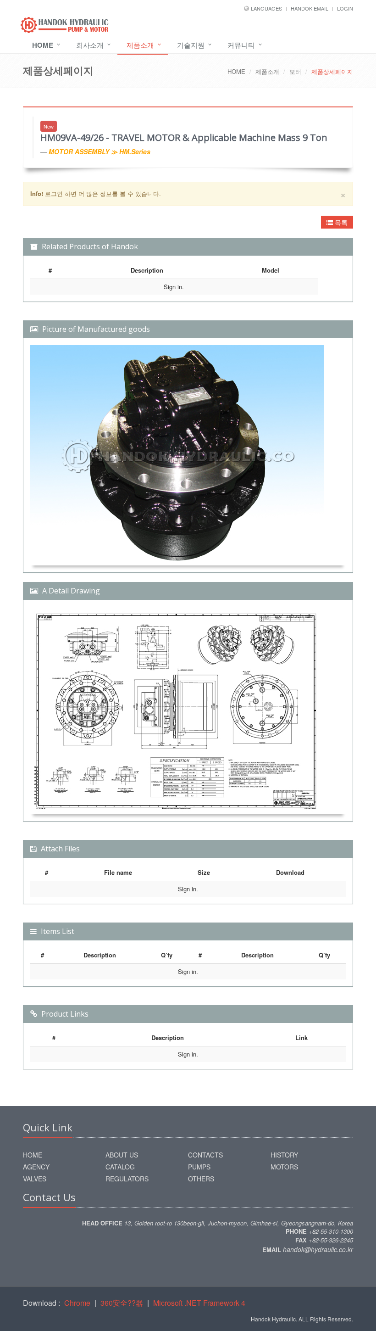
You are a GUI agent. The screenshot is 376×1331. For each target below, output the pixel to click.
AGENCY (36, 1166)
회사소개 (90, 45)
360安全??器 (121, 1302)
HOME (236, 71)
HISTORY (284, 1154)
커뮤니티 (241, 45)
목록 (340, 222)
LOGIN (345, 8)
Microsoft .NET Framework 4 (199, 1302)
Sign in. (174, 286)
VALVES (34, 1178)
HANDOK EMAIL (309, 8)
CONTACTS (205, 1154)
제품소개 (140, 45)
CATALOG (120, 1166)
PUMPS (199, 1166)
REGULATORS (127, 1178)
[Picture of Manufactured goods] (188, 455)
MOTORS (284, 1166)
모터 (295, 71)
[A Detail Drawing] (188, 710)
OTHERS (201, 1178)
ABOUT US (121, 1154)
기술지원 (191, 45)
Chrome (77, 1302)
